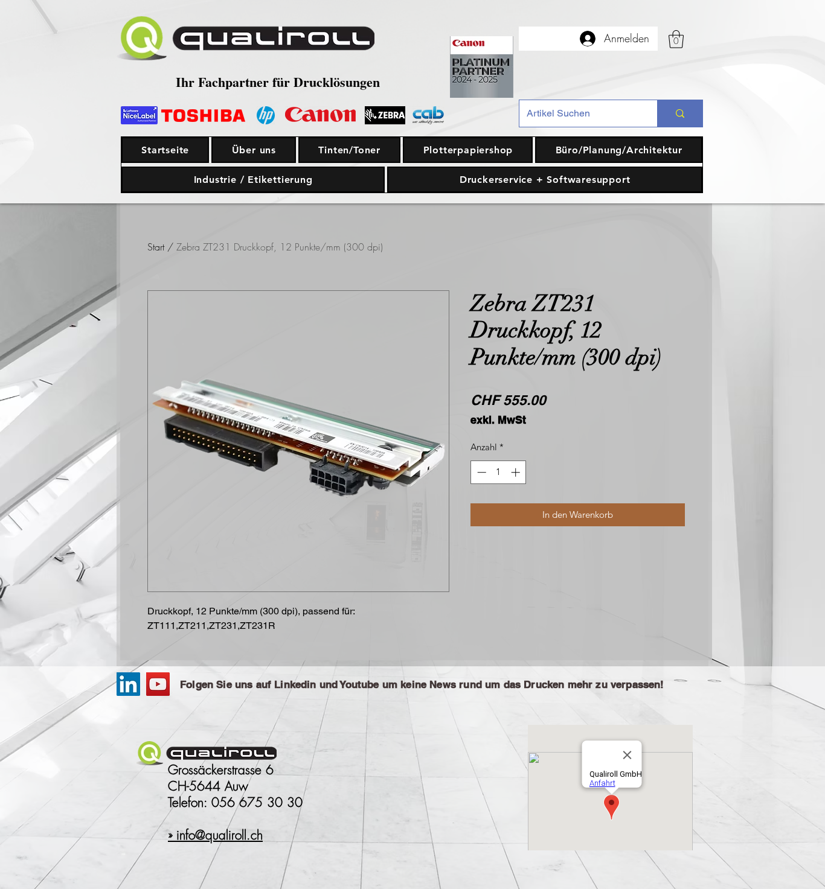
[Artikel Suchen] (679, 113)
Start (155, 246)
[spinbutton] (499, 472)
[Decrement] (480, 472)
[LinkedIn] (128, 684)
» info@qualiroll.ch (215, 835)
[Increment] (517, 472)
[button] (676, 39)
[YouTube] (158, 684)
